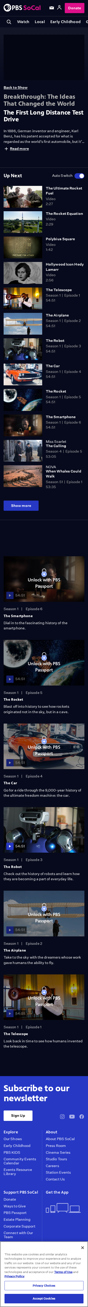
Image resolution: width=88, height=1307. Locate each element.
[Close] (83, 1248)
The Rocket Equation (64, 213)
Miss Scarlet (56, 441)
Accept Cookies (44, 1298)
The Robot (55, 340)
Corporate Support (19, 1226)
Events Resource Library (18, 1172)
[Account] (59, 8)
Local (40, 21)
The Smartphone (61, 417)
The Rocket (56, 391)
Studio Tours (56, 1159)
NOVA (51, 467)
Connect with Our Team (18, 1235)
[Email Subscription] (51, 7)
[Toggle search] (9, 21)
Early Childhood (65, 21)
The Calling (56, 446)
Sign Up (18, 1115)
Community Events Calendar (20, 1161)
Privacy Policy (14, 1276)
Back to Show (16, 87)
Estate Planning (17, 1220)
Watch (23, 21)
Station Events (58, 1172)
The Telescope (59, 290)
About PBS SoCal (60, 1139)
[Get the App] (63, 1208)
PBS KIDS (12, 1153)
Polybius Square (60, 239)
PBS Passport (15, 1213)
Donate (74, 8)
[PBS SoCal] (22, 8)
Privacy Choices (44, 1286)
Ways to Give (15, 1206)
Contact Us (55, 1179)
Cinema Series (58, 1153)
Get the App (57, 1192)
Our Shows (13, 1139)
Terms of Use (63, 1272)
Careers (52, 1166)
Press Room (56, 1146)
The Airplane (57, 315)
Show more (21, 506)
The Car (53, 366)
